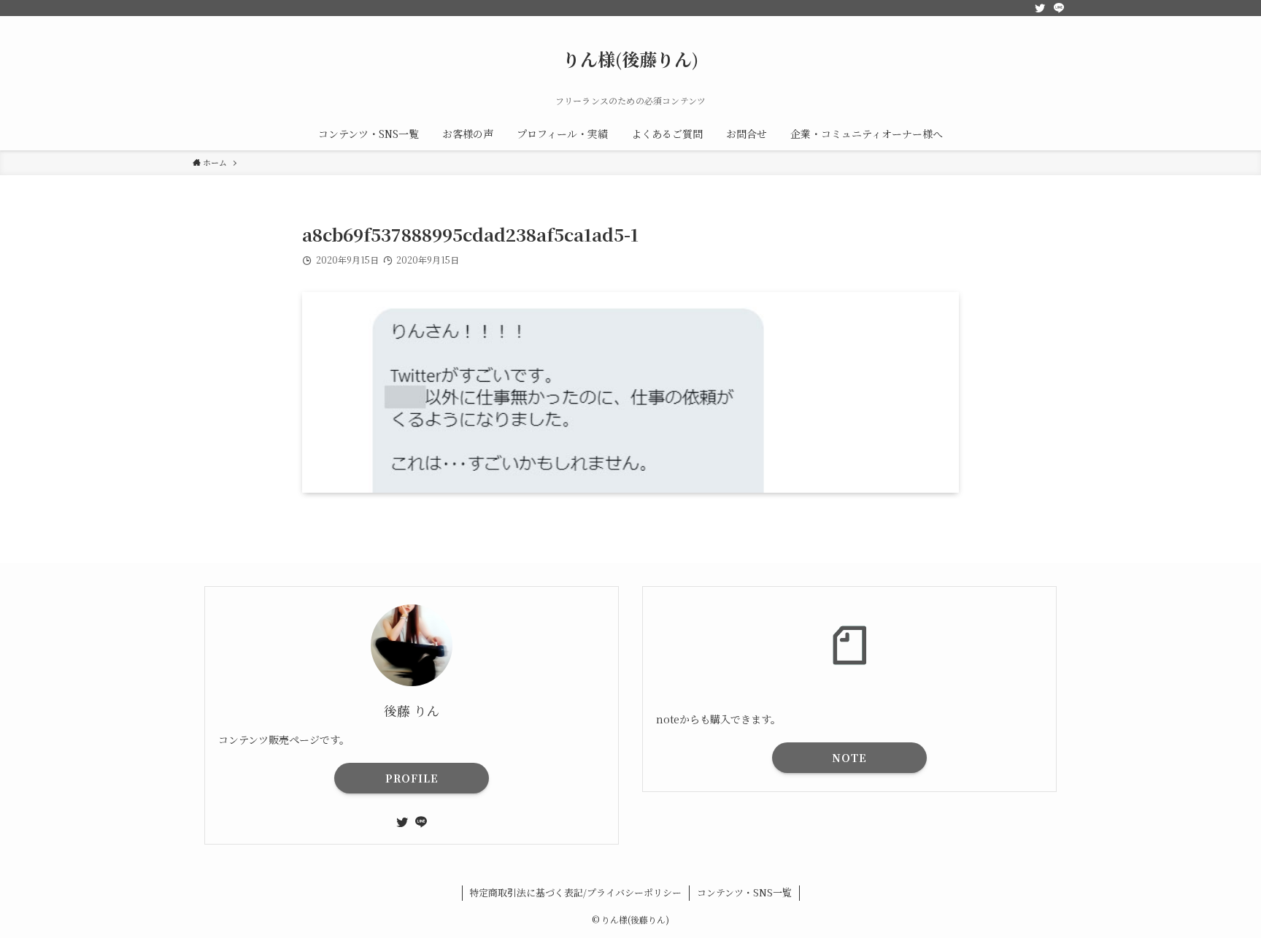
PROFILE (412, 778)
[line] (1058, 8)
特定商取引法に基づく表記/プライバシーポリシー (575, 892)
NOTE (849, 757)
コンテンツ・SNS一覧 (744, 892)
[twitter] (1039, 8)
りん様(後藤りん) (630, 59)
